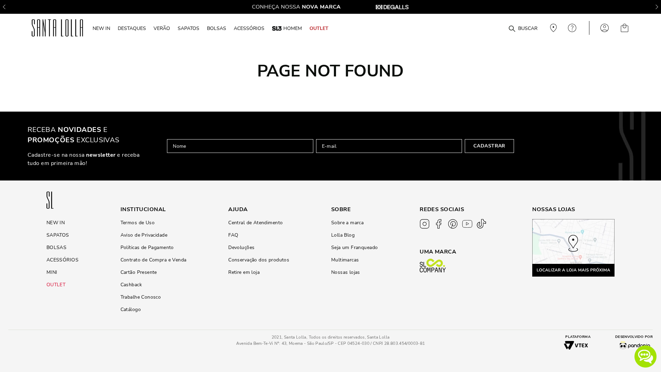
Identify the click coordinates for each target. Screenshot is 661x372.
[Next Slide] (657, 7)
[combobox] (495, 28)
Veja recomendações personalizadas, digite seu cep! (552, 28)
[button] (645, 356)
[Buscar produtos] (511, 28)
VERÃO (162, 28)
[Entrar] (604, 28)
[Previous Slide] (4, 7)
